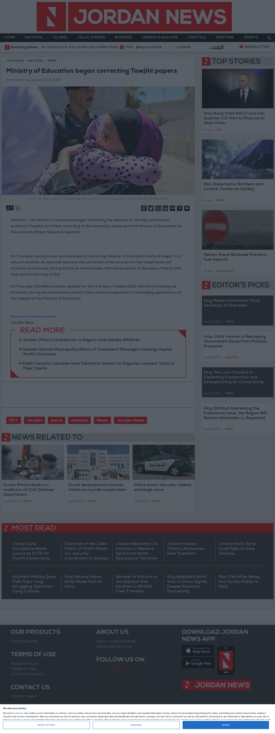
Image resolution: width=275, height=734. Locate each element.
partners (19, 713)
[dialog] (137, 719)
